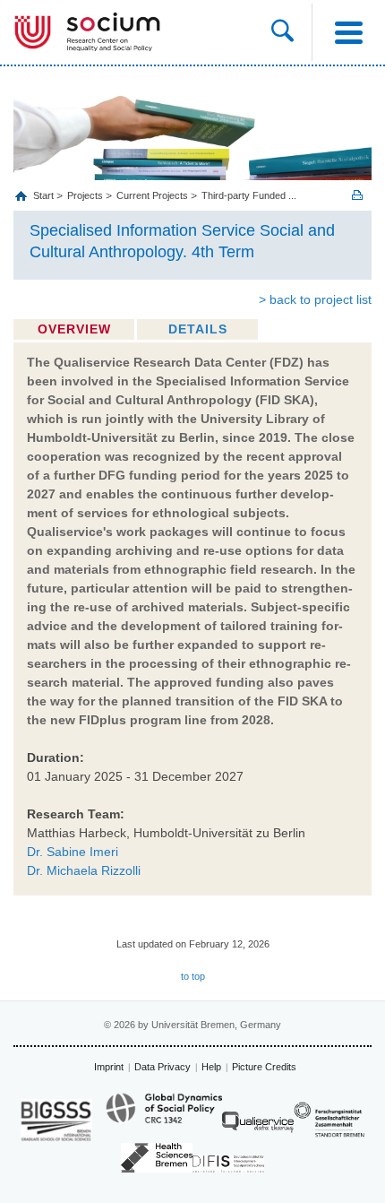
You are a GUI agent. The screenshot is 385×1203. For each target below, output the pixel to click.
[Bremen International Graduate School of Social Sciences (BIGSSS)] (56, 1120)
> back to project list (315, 299)
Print (357, 195)
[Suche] (291, 32)
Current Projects (152, 195)
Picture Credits (264, 1066)
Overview (74, 329)
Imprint (109, 1066)
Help (211, 1066)
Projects (85, 195)
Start (44, 195)
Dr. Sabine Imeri (72, 851)
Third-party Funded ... (248, 195)
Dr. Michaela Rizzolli (84, 870)
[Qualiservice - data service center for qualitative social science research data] (258, 1126)
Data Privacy (162, 1066)
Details (197, 329)
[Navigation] (348, 32)
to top (193, 976)
